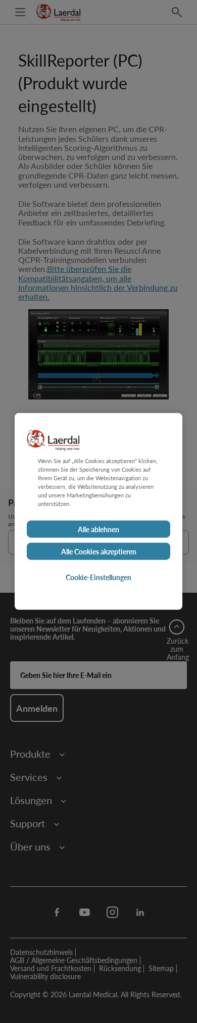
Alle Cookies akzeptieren (98, 551)
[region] (98, 511)
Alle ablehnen (98, 529)
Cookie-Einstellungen (98, 577)
